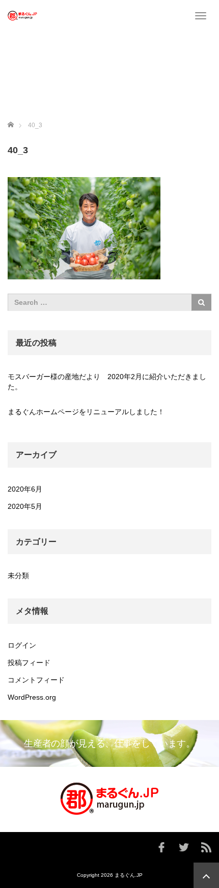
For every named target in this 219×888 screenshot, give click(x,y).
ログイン (22, 645)
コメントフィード (36, 680)
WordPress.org (32, 697)
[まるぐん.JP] (22, 15)
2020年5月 (25, 506)
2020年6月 (25, 489)
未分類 (18, 575)
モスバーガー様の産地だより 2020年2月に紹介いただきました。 (107, 382)
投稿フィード (29, 662)
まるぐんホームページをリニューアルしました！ (86, 412)
